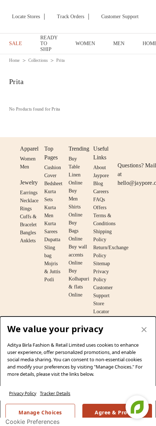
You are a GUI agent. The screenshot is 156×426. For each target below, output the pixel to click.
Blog (98, 183)
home (14, 60)
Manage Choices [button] (40, 412)
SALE (15, 43)
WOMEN (85, 43)
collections (38, 60)
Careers (100, 191)
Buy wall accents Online (78, 255)
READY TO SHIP (48, 43)
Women (28, 159)
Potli (49, 279)
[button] (144, 330)
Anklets (28, 240)
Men (24, 167)
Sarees (50, 231)
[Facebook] (136, 148)
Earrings (28, 192)
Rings (26, 208)
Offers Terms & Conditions (104, 215)
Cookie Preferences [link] (32, 421)
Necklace (29, 200)
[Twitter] (150, 148)
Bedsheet (53, 183)
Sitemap (101, 263)
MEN (118, 43)
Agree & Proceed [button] (117, 412)
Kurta (50, 207)
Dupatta (52, 239)
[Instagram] (122, 148)
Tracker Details (55, 393)
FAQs (99, 199)
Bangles (28, 232)
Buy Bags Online (75, 231)
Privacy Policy (22, 393)
